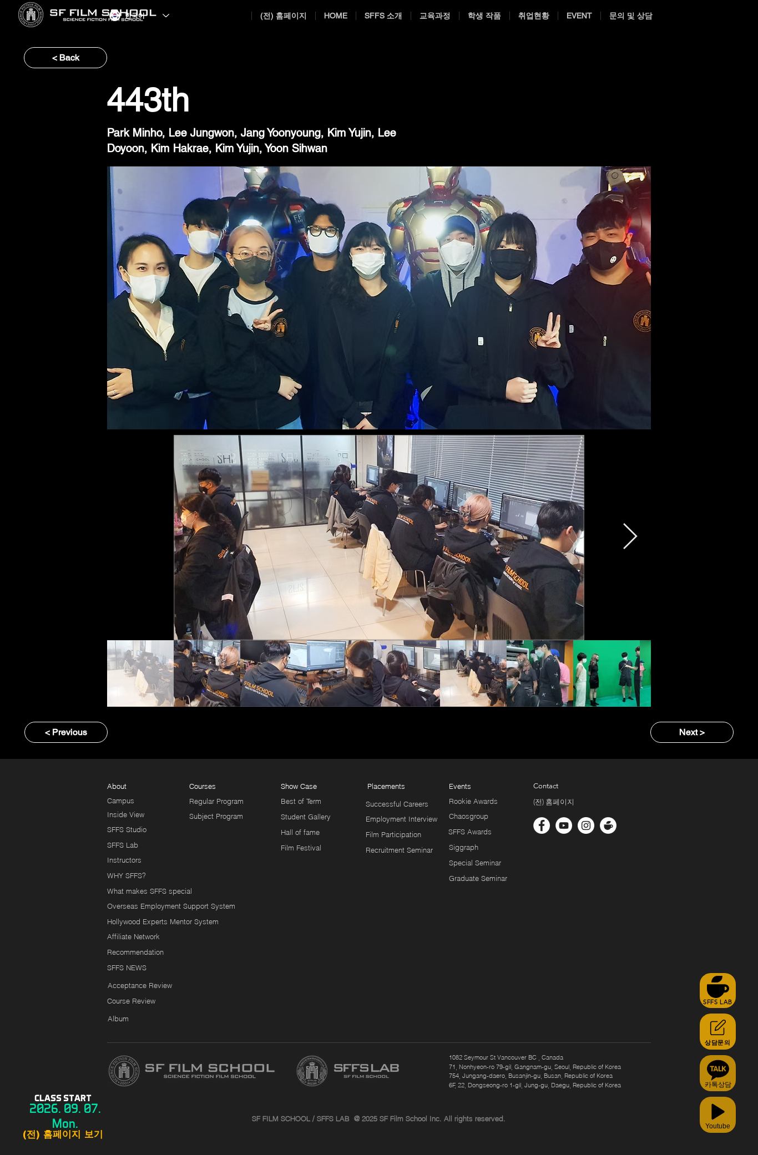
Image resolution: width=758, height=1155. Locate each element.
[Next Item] (629, 538)
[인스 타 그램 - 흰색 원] (586, 825)
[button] (381, 786)
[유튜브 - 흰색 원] (563, 825)
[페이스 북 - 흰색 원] (541, 825)
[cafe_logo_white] (608, 825)
